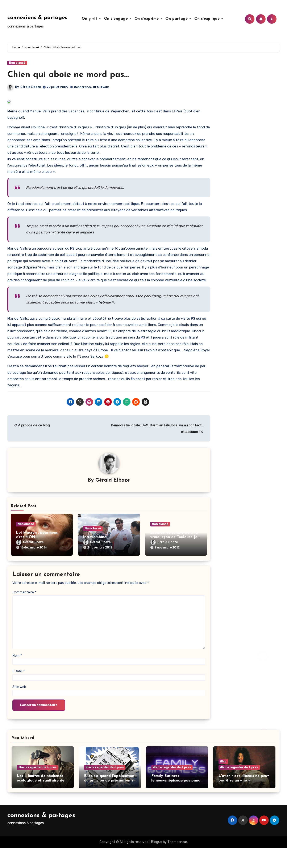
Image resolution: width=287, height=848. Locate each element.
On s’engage (116, 19)
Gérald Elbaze (30, 87)
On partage (177, 19)
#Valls (104, 87)
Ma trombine (94, 537)
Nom (17, 656)
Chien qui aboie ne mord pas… (68, 75)
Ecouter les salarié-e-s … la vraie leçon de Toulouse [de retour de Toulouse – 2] (175, 537)
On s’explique (207, 19)
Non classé (17, 63)
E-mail (18, 671)
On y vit (90, 19)
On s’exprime (147, 19)
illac (223, 761)
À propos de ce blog (33, 425)
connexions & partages (37, 18)
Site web (19, 687)
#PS (96, 87)
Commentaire (24, 592)
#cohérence (83, 87)
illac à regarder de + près (37, 767)
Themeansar (177, 842)
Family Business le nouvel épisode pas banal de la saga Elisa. (176, 780)
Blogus (156, 842)
